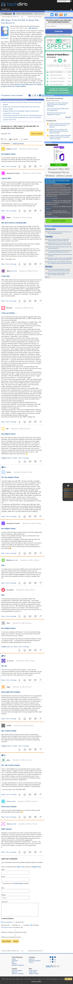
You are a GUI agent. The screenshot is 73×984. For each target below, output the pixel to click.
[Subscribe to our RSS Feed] (61, 14)
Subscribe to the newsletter (16, 883)
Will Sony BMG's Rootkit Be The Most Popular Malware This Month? (19, 16)
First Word (15, 925)
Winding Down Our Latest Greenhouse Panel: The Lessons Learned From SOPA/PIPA (57, 104)
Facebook (15, 960)
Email (3, 876)
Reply (2, 166)
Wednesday (50, 229)
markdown (9, 922)
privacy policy (61, 35)
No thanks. (36, 925)
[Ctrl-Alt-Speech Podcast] (59, 44)
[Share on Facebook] (40, 95)
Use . (8, 922)
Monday (48, 266)
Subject (3, 895)
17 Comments (5, 95)
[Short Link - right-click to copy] (30, 95)
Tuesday (49, 236)
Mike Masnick (33, 28)
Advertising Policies (34, 960)
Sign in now (21, 867)
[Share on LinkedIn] (43, 95)
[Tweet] (37, 95)
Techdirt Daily (17, 883)
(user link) (14, 149)
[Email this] (32, 95)
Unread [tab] (25, 139)
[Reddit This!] (35, 95)
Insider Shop (32, 972)
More (46, 277)
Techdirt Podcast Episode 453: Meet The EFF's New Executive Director (22, 115)
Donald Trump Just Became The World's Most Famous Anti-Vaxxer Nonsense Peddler (58, 131)
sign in (10, 927)
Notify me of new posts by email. (11, 937)
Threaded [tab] (15, 139)
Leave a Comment (17, 95)
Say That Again (5, 38)
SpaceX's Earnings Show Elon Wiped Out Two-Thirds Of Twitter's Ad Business (59, 125)
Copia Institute (33, 970)
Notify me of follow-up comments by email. (14, 932)
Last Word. (26, 925)
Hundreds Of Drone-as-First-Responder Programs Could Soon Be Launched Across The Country (60, 137)
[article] (55, 198)
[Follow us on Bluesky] (52, 14)
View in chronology (11, 166)
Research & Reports (18, 965)
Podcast (14, 963)
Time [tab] (5, 139)
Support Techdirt (34, 973)
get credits (4, 927)
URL (2, 888)
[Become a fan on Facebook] (56, 14)
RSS (9, 133)
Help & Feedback (17, 970)
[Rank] (48, 124)
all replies (18, 143)
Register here (36, 867)
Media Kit (14, 972)
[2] (4, 467)
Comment (4, 902)
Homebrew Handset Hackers (35, 16)
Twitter (14, 959)
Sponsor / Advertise (17, 973)
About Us (31, 959)
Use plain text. (19, 922)
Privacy (31, 962)
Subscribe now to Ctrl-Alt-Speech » (59, 93)
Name (3, 869)
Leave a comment (36, 133)
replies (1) (6, 458)
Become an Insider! (59, 221)
